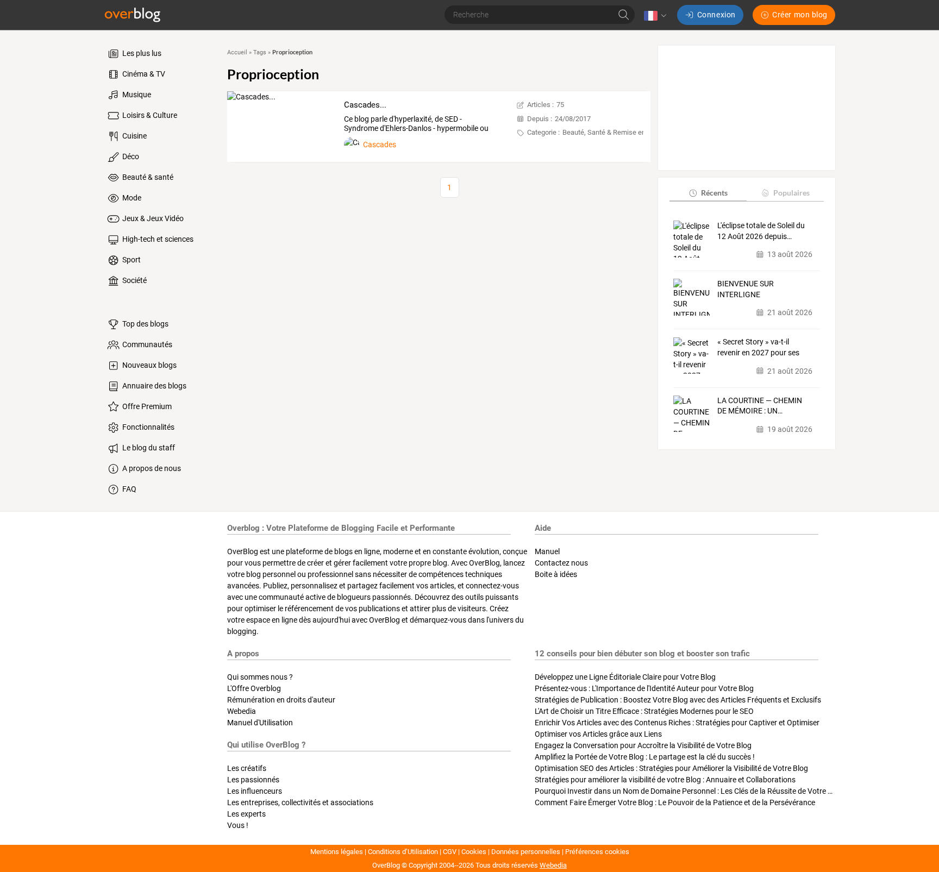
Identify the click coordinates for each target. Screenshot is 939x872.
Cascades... (365, 105)
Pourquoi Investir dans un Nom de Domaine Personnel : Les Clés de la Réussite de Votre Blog (689, 791)
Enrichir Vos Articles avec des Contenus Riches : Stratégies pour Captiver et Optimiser (677, 722)
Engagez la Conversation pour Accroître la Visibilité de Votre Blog (643, 745)
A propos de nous (151, 468)
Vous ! (237, 825)
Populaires (791, 192)
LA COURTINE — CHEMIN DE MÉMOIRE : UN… (759, 406)
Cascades (379, 144)
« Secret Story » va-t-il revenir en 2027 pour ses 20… (758, 348)
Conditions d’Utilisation (403, 852)
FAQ (128, 489)
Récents (714, 192)
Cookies (473, 852)
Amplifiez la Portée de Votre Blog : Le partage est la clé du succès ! (645, 756)
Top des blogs (144, 323)
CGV (449, 852)
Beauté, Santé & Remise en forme (614, 132)
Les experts (246, 814)
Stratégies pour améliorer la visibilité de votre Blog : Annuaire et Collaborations (665, 779)
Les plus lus (141, 53)
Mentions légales (336, 852)
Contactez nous (561, 563)
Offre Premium (146, 406)
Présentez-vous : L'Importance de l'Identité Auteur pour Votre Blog (644, 688)
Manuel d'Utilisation (260, 722)
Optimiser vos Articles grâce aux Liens (598, 734)
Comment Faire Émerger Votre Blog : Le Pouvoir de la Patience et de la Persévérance (675, 802)
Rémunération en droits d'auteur (281, 699)
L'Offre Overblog (254, 688)
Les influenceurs (254, 791)
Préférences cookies (597, 852)
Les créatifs (246, 768)
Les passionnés (253, 779)
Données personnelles (525, 852)
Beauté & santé (147, 177)
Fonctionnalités (147, 427)
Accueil (237, 52)
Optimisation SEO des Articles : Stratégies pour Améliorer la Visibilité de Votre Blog (671, 768)
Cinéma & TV (143, 74)
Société (134, 280)
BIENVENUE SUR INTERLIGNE (745, 289)
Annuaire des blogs (153, 385)
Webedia (241, 711)
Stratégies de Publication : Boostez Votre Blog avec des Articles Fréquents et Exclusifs (678, 699)
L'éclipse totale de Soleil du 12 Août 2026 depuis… (761, 231)
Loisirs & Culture (149, 115)
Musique (136, 94)
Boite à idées (556, 574)
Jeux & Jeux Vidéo (152, 218)
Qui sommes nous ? (260, 677)
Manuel (547, 551)
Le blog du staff (148, 447)
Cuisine (134, 135)
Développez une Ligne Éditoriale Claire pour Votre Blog (625, 677)
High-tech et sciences (157, 239)
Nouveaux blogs (149, 365)
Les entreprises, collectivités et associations (300, 802)
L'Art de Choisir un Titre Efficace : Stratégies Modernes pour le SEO (644, 711)
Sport (131, 259)
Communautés (146, 344)
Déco (130, 156)
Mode (131, 197)
